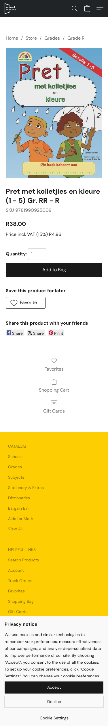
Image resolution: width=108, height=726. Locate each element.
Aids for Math (20, 518)
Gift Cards (54, 411)
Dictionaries (19, 497)
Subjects (16, 477)
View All (15, 528)
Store (31, 38)
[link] (54, 715)
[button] (11, 8)
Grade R (76, 38)
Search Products (23, 560)
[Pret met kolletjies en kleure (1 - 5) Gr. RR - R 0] (54, 113)
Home (12, 38)
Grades (52, 38)
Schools (15, 456)
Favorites (54, 369)
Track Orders (20, 580)
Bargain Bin (18, 508)
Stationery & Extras (26, 487)
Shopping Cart (54, 390)
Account (16, 570)
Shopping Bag (21, 601)
